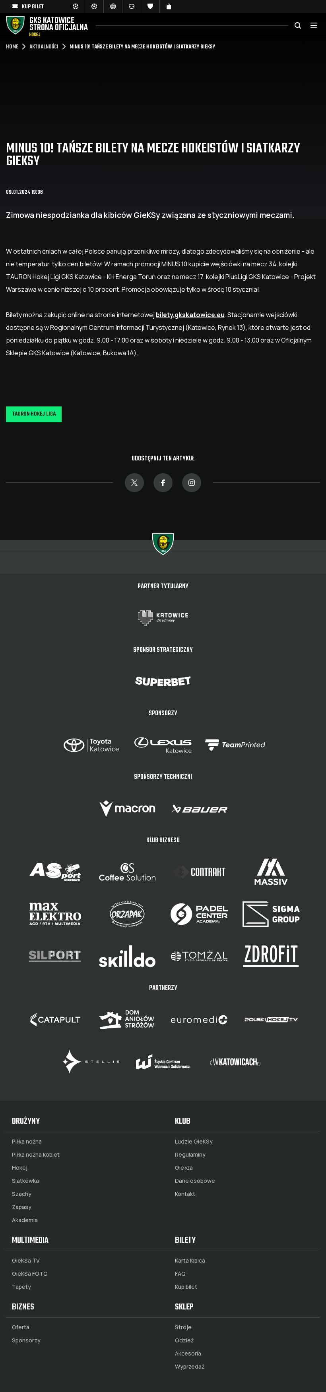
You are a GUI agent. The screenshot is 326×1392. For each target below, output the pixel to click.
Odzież (184, 1340)
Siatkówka (25, 1180)
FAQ (180, 1273)
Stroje (183, 1327)
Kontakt (185, 1194)
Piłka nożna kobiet (36, 1154)
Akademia (25, 1220)
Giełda (184, 1167)
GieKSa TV (26, 1260)
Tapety (21, 1286)
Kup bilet (186, 1286)
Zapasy (21, 1207)
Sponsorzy (26, 1340)
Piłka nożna (27, 1141)
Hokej (19, 1167)
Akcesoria (188, 1353)
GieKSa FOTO (30, 1273)
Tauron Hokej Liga (34, 414)
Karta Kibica (190, 1260)
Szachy (21, 1194)
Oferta (20, 1327)
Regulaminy (190, 1154)
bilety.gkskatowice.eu (190, 314)
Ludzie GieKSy (194, 1141)
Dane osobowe (195, 1180)
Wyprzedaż (189, 1366)
